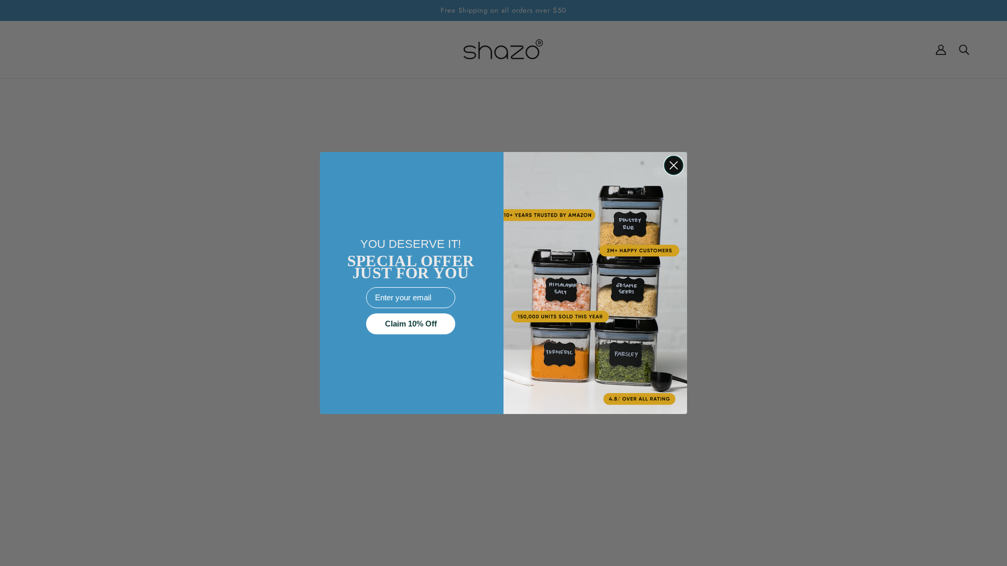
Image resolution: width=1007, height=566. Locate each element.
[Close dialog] (674, 165)
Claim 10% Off (411, 323)
